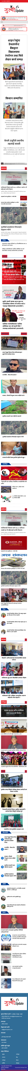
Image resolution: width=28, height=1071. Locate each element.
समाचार (3, 168)
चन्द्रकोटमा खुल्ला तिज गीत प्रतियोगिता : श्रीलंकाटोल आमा (14, 767)
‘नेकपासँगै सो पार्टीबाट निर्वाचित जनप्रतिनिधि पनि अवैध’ (14, 482)
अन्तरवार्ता (4, 256)
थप (26, 169)
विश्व (17, 1057)
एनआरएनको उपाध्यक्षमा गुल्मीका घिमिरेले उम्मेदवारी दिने (13, 750)
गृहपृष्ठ (3, 1054)
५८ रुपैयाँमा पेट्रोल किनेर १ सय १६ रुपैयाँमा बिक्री (19, 497)
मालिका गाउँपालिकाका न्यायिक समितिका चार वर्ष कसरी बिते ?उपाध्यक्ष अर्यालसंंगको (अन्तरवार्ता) (13, 250)
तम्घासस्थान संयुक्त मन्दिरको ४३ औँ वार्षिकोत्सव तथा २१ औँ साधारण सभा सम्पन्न (14, 244)
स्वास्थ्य (3, 639)
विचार (17, 1060)
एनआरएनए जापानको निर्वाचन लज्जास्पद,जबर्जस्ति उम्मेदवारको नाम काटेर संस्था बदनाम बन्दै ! (19, 936)
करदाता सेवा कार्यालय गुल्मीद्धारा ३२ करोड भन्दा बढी (13, 568)
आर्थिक (3, 1063)
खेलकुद (3, 771)
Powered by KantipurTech (21, 1067)
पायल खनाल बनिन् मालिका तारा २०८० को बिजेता (14, 712)
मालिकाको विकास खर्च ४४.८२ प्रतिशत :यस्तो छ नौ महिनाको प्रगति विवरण (14, 188)
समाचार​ (3, 1057)
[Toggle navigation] (2, 22)
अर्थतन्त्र (3, 509)
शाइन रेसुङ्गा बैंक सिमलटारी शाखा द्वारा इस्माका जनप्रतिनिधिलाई (11, 604)
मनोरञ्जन (3, 702)
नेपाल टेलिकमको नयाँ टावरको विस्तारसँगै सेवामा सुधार (19, 980)
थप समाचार (24, 334)
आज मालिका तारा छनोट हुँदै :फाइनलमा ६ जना (11, 734)
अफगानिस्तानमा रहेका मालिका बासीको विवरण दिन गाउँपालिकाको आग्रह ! (19, 955)
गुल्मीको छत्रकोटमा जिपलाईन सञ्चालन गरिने (11, 228)
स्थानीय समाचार (5, 334)
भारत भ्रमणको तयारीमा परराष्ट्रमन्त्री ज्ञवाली (17, 967)
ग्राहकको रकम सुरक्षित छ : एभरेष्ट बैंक (9, 551)
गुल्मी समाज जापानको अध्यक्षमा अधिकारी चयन (19, 945)
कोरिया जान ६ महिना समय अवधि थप (18, 487)
